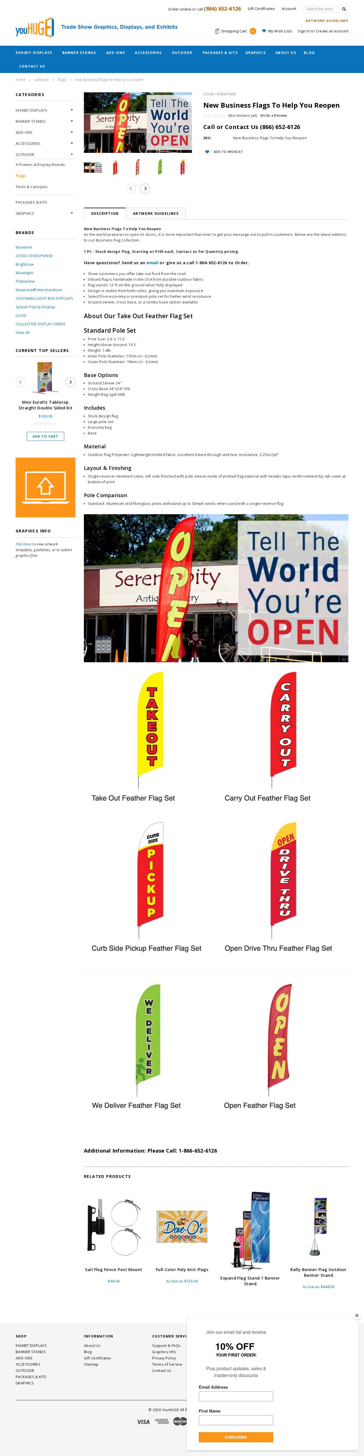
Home (21, 79)
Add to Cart (45, 436)
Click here (24, 544)
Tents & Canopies (32, 186)
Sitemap (91, 1364)
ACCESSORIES (148, 52)
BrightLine (25, 264)
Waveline (24, 247)
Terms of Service (167, 1364)
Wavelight (24, 272)
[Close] (357, 1315)
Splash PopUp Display (35, 307)
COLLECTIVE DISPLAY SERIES (40, 324)
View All (23, 332)
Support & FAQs (166, 1345)
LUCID (21, 315)
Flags (62, 79)
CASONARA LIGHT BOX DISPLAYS (44, 298)
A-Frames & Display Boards (40, 164)
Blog (309, 52)
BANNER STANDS (79, 52)
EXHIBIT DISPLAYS (34, 52)
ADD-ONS (115, 52)
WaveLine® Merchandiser (39, 290)
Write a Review (273, 115)
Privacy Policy (164, 1358)
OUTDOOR (182, 52)
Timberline (25, 281)
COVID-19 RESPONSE (34, 255)
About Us (286, 52)
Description (105, 213)
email (152, 262)
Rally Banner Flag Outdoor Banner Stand (318, 1272)
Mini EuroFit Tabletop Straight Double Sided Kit (45, 405)
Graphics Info (164, 1351)
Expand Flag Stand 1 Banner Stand (250, 1280)
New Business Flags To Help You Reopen (109, 79)
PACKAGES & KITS (220, 52)
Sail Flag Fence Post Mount (113, 1269)
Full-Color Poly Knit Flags (182, 1269)
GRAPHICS (255, 52)
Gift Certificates (97, 1358)
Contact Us (32, 66)
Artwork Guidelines (156, 213)
